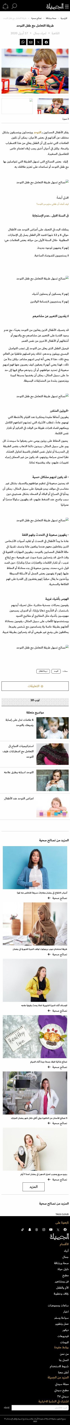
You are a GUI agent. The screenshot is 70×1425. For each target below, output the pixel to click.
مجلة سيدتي (62, 1384)
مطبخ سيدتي (61, 1390)
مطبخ (65, 1275)
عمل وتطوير (62, 1323)
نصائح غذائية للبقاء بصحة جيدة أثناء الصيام (48, 1062)
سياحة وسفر (61, 1317)
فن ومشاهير (62, 1281)
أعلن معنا (63, 1372)
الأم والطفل (62, 1287)
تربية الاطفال (43, 671)
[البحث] (14, 6)
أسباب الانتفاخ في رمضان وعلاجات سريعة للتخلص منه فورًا (42, 893)
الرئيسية (64, 18)
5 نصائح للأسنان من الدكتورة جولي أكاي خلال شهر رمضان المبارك (39, 1118)
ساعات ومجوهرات (58, 1305)
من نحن (64, 1353)
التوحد (37, 132)
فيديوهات (63, 1336)
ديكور (66, 1329)
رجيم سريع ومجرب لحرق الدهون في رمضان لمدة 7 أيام (44, 1174)
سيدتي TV (63, 1396)
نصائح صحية (36, 18)
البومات (64, 1342)
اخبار (66, 1311)
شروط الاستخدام (59, 1366)
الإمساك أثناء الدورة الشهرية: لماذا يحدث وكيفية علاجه (44, 1005)
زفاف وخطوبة (61, 1293)
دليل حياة (63, 1269)
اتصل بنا (64, 1360)
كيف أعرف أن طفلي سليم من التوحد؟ (53, 204)
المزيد (33, 1187)
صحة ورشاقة (51, 18)
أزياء (66, 1250)
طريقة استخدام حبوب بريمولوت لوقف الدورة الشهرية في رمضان (40, 949)
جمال (65, 1257)
